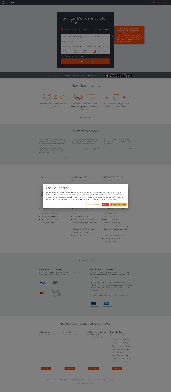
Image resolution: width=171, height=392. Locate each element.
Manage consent (93, 204)
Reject (105, 204)
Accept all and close (118, 204)
